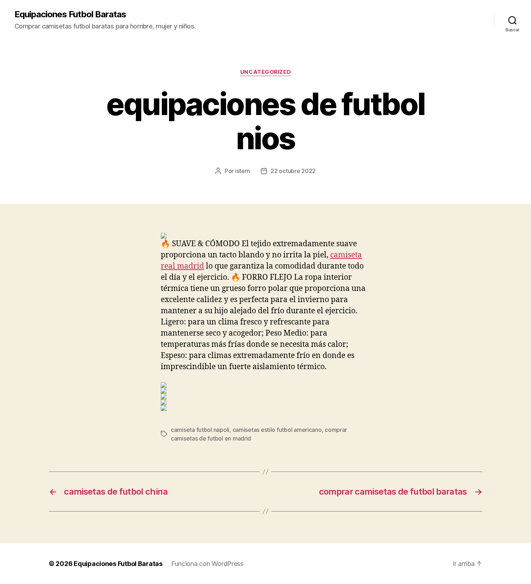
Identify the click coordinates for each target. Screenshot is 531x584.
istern (242, 170)
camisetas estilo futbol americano (277, 429)
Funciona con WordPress (207, 563)
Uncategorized (265, 72)
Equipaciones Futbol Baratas (70, 14)
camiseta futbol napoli (200, 429)
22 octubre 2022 (293, 170)
